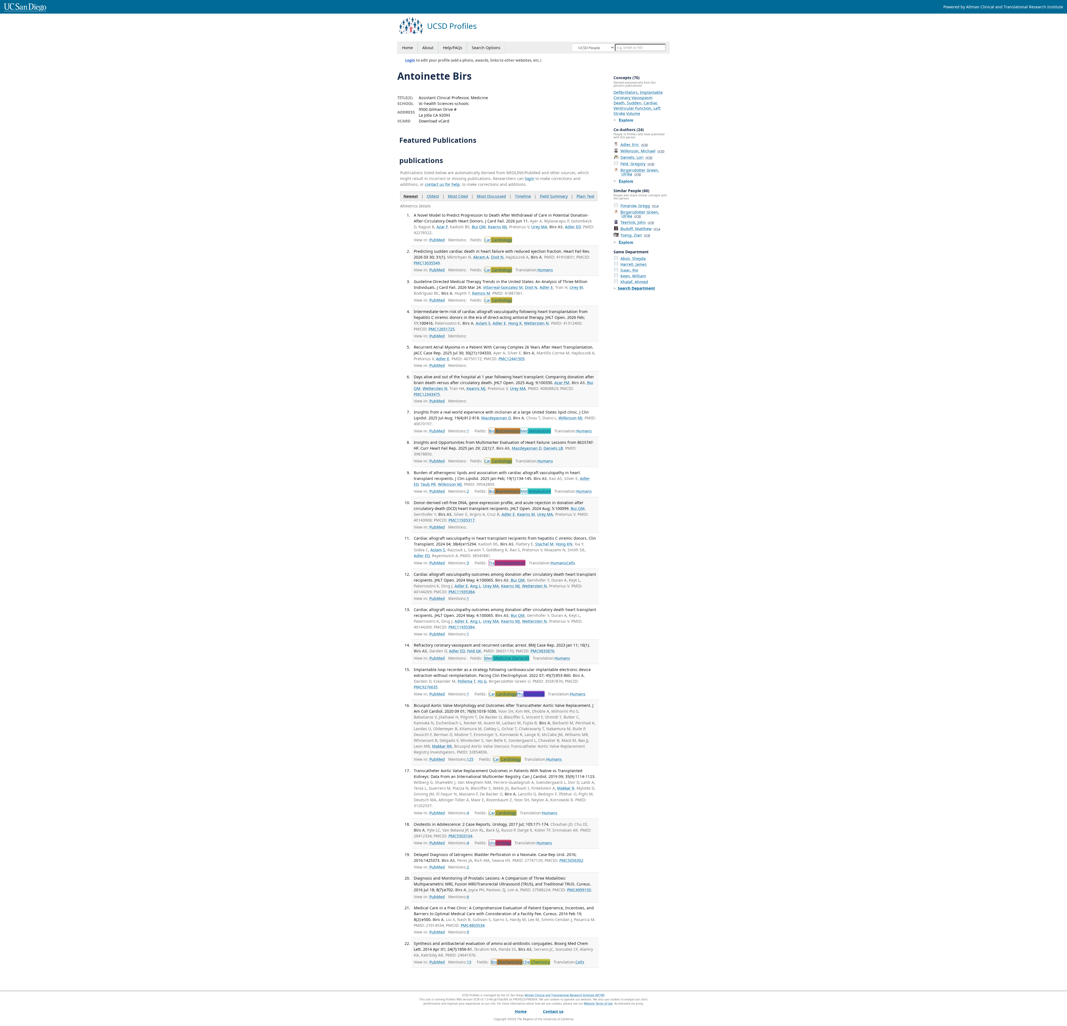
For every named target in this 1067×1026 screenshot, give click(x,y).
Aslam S (483, 323)
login (529, 178)
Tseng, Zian (635, 235)
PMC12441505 (511, 358)
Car (498, 239)
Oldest (433, 196)
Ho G (482, 681)
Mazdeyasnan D (496, 418)
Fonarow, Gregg (639, 205)
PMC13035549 (427, 263)
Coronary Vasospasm (633, 97)
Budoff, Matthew (640, 228)
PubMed (437, 239)
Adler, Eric (634, 144)
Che (536, 962)
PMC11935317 (461, 520)
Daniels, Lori (636, 157)
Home (407, 47)
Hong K (515, 323)
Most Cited (458, 196)
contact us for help (442, 184)
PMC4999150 (579, 889)
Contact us (553, 1011)
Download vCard (434, 121)
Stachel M (544, 544)
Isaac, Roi (629, 270)
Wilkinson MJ (570, 418)
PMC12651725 (441, 329)
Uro (500, 842)
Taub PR (428, 484)
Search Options (486, 47)
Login (410, 60)
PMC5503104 (460, 836)
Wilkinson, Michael (642, 151)
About (427, 47)
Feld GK (474, 651)
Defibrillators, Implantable (638, 92)
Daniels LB (553, 448)
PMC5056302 (571, 860)
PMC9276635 (426, 687)
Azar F (442, 226)
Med (506, 658)
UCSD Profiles (452, 26)
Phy (530, 694)
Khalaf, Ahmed (634, 281)
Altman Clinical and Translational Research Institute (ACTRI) (564, 995)
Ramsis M (481, 293)
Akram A (481, 257)
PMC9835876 (542, 651)
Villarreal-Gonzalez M (503, 287)
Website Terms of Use (598, 1003)
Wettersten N (536, 323)
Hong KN (564, 544)
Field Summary (554, 196)
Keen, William (633, 276)
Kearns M (526, 514)
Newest (410, 196)
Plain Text (585, 196)
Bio (504, 431)
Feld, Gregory (637, 163)
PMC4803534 (473, 925)
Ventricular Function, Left (637, 108)
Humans (545, 269)
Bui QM (479, 226)
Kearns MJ (497, 226)
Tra (507, 562)
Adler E (546, 287)
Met (535, 431)
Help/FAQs (452, 47)
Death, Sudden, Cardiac (636, 103)
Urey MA (539, 226)
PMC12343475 (427, 394)
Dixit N (497, 257)
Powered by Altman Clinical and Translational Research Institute (1003, 6)
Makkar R (565, 788)
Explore (626, 120)
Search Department (636, 288)
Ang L (475, 586)
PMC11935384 (461, 591)
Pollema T (466, 681)
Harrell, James (633, 264)
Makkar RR (442, 746)
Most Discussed (491, 196)
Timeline (523, 196)
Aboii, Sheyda (633, 258)
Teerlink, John (637, 222)
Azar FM (561, 382)
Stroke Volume (627, 113)
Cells (570, 562)
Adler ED (573, 226)
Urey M (576, 287)
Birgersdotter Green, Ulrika (639, 172)
